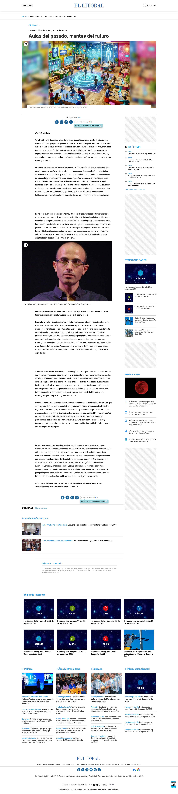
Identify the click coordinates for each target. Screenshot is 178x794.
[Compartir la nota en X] (61, 122)
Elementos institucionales (107, 776)
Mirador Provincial (94, 765)
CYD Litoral (75, 765)
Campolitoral (42, 765)
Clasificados (65, 765)
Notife (127, 765)
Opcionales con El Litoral (127, 776)
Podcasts (83, 765)
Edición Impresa (41, 508)
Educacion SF (136, 765)
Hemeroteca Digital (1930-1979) (46, 776)
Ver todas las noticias (134, 189)
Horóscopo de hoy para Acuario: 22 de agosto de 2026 (141, 167)
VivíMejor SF (106, 765)
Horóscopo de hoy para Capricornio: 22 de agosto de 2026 (141, 175)
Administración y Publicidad (86, 776)
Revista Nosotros (54, 765)
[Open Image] (26, 44)
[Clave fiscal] (173, 788)
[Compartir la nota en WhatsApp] (66, 122)
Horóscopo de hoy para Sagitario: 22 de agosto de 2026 (141, 183)
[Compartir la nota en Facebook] (56, 122)
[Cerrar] (100, 126)
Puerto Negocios (118, 765)
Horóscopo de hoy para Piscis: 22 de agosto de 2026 (140, 159)
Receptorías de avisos (67, 776)
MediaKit (140, 776)
